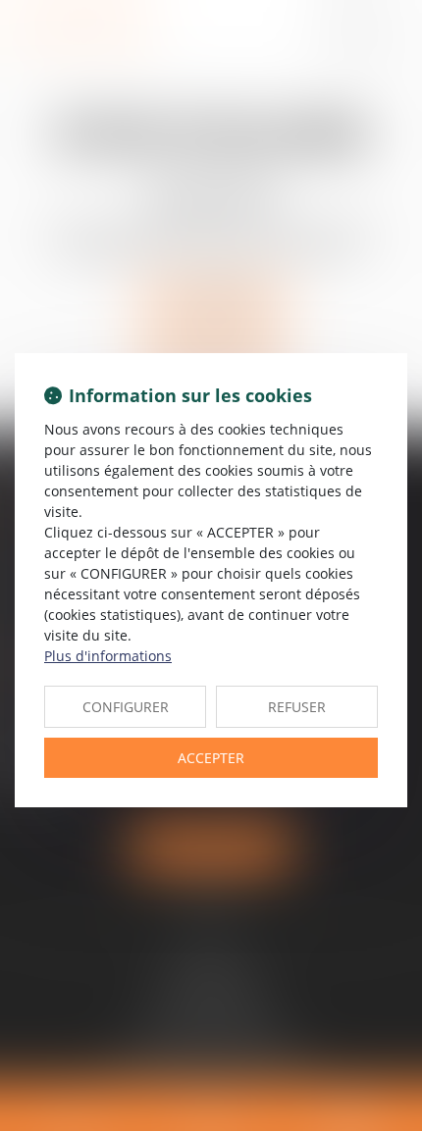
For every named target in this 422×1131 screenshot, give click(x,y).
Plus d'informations (108, 655)
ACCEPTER (211, 757)
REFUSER (297, 706)
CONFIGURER (125, 706)
